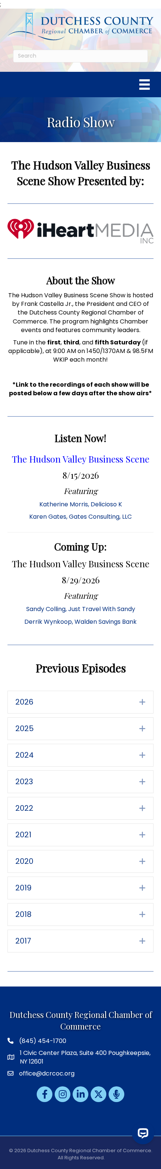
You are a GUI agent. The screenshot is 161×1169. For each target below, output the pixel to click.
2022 (24, 808)
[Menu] (144, 84)
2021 (23, 834)
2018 (23, 914)
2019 (23, 888)
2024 (24, 755)
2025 (24, 728)
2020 (24, 861)
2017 (23, 941)
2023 (24, 781)
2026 (24, 702)
